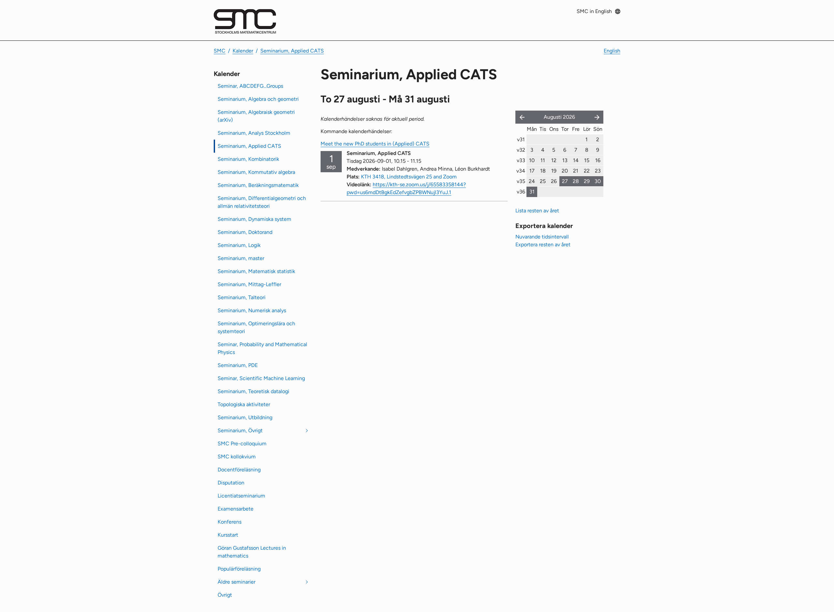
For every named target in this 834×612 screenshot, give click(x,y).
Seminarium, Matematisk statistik (256, 271)
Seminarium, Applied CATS (292, 51)
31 (532, 192)
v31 (521, 139)
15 (586, 160)
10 (532, 160)
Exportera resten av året (542, 244)
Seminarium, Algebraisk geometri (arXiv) (256, 116)
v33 (521, 160)
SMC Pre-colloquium (242, 443)
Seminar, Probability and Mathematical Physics (262, 348)
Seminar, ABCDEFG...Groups (250, 86)
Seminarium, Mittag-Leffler (249, 284)
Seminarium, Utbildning (245, 417)
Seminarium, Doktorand (245, 232)
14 (576, 160)
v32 (521, 150)
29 (587, 181)
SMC (219, 51)
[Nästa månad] (597, 117)
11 (542, 160)
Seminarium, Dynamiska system (254, 219)
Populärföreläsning (239, 569)
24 (532, 181)
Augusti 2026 (559, 117)
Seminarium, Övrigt (240, 430)
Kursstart (228, 535)
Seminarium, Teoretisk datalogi (253, 391)
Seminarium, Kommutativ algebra (256, 172)
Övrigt (225, 595)
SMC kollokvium (237, 456)
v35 (521, 181)
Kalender (243, 51)
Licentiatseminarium (241, 496)
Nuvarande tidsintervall (542, 237)
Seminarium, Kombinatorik (248, 159)
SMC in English (594, 11)
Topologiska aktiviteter (244, 404)
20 (565, 171)
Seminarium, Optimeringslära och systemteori (256, 327)
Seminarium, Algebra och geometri (258, 99)
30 (598, 181)
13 (565, 160)
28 (576, 181)
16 (597, 160)
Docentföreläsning (239, 470)
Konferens (229, 522)
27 (565, 181)
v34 (520, 171)
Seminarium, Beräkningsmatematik (258, 185)
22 (587, 171)
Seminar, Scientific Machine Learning (261, 378)
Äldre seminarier (236, 582)
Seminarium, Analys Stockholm (254, 133)
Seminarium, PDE (238, 365)
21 (575, 171)
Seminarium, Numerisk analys (252, 310)
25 (543, 181)
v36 (521, 192)
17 (532, 171)
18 (543, 171)
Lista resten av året (537, 210)
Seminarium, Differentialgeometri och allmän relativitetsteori (262, 202)
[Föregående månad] (520, 117)
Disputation (231, 483)
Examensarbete (235, 509)
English (612, 51)
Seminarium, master (241, 258)
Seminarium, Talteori (242, 297)
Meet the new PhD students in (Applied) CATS (375, 144)
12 (553, 160)
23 (598, 171)
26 (554, 181)
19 (553, 171)
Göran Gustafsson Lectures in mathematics (252, 552)
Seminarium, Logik (239, 245)
